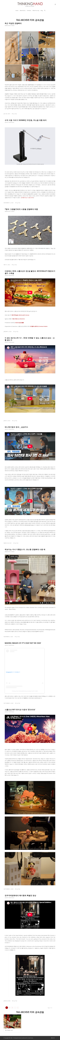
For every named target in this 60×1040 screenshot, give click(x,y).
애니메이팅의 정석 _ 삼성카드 (16, 427)
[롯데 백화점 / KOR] (12, 1021)
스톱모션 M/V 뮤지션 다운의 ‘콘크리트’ (20, 710)
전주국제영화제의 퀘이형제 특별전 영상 (20, 896)
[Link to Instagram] (55, 4)
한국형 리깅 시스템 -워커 (27, 197)
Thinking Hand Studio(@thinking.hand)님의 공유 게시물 (24, 691)
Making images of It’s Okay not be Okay (23, 643)
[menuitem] (17, 10)
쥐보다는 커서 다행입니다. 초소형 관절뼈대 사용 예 (25, 549)
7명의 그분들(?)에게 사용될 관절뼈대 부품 (21, 209)
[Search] (44, 10)
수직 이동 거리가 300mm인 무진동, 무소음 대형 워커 (26, 120)
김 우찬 (15, 113)
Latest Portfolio (9, 122)
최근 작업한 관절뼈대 (13, 23)
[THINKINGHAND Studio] (30, 4)
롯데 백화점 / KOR (9, 1030)
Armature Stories (9, 25)
